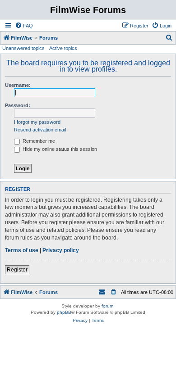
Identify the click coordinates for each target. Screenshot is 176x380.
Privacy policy (60, 250)
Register (17, 270)
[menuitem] (24, 25)
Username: (18, 85)
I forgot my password (37, 122)
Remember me (38, 141)
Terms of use (21, 250)
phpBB (64, 312)
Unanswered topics (23, 48)
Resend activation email (40, 129)
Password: (17, 105)
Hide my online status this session (59, 149)
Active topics (63, 48)
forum (107, 305)
